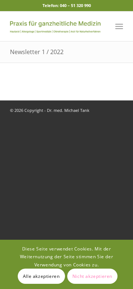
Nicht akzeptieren (92, 276)
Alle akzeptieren (41, 276)
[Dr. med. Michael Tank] (55, 26)
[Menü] (119, 26)
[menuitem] (119, 26)
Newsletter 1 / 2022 (37, 52)
